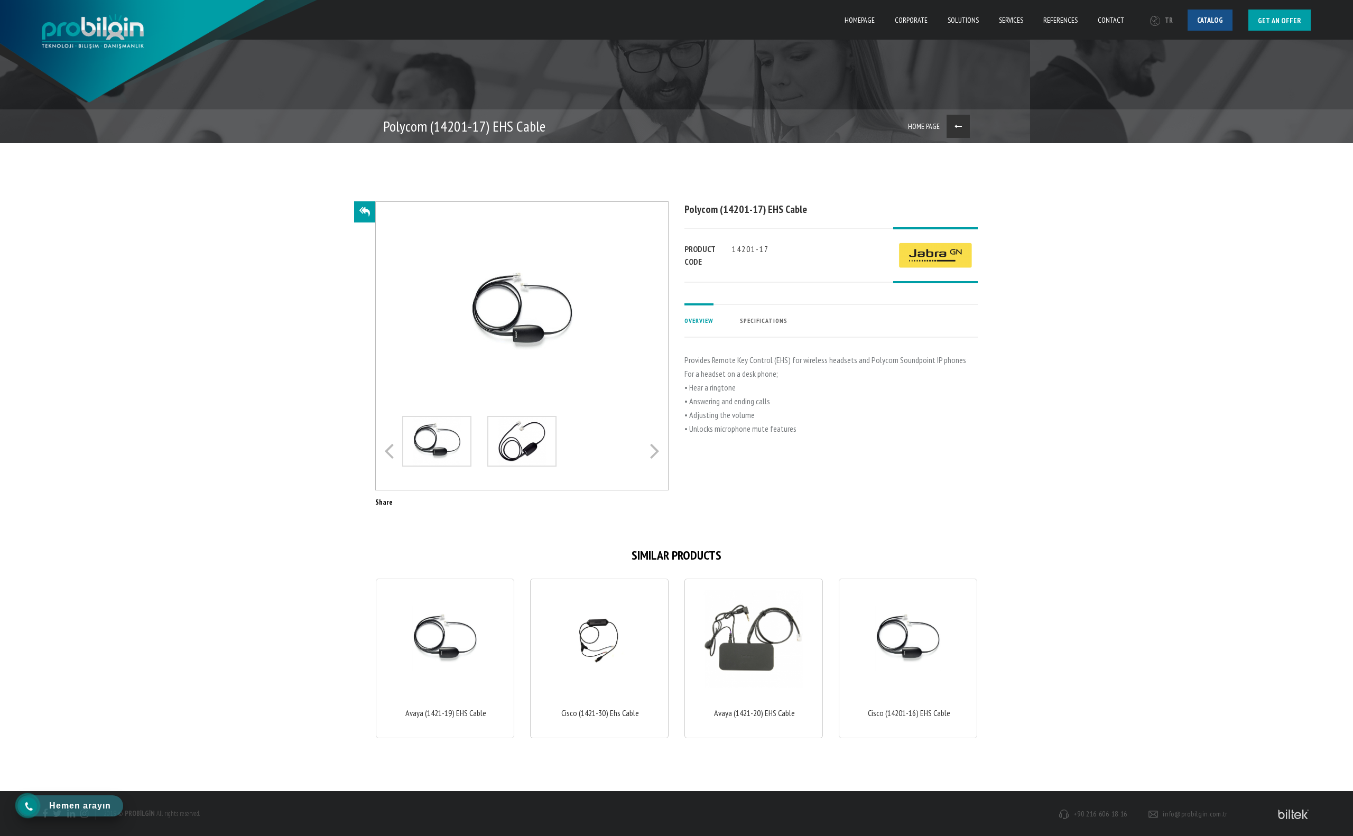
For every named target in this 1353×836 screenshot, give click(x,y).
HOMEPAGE (860, 20)
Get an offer (1279, 20)
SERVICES (1011, 20)
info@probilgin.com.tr (1195, 814)
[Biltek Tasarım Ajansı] (1292, 814)
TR (1169, 20)
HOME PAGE (924, 126)
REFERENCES (1060, 20)
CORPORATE (911, 20)
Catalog (1210, 20)
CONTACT (1111, 20)
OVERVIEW (698, 320)
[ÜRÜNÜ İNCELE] (445, 658)
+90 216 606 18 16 (1100, 814)
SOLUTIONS (963, 20)
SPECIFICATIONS (763, 320)
